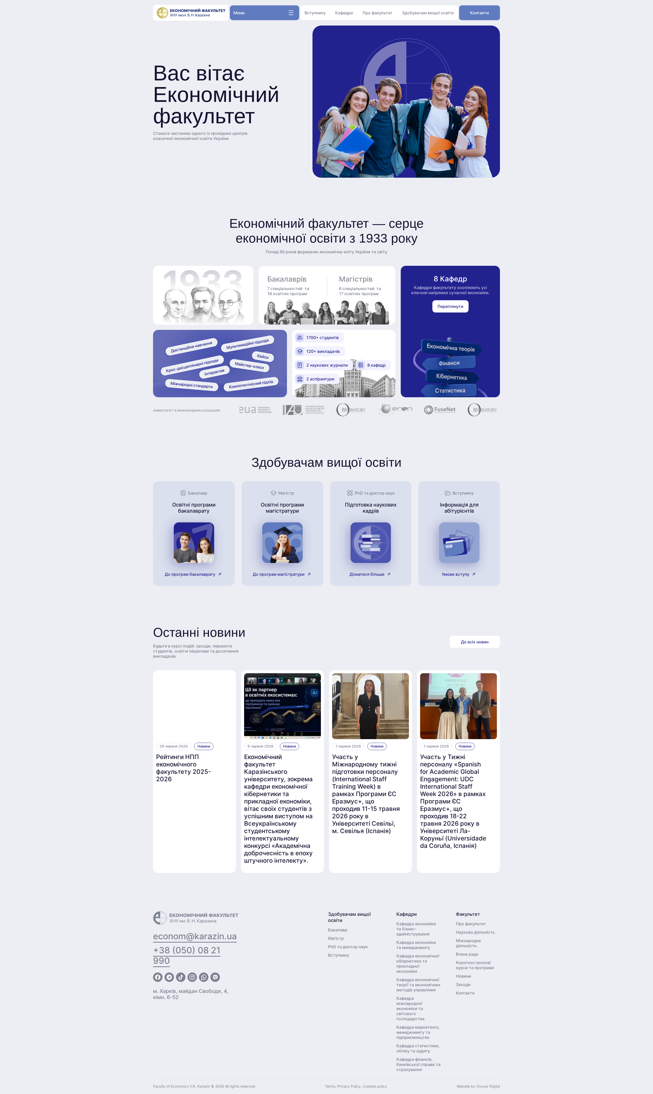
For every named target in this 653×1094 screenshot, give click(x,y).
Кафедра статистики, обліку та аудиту (418, 1048)
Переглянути (450, 306)
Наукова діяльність (475, 932)
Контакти (479, 12)
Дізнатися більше (366, 574)
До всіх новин (474, 641)
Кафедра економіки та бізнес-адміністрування (416, 928)
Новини (203, 746)
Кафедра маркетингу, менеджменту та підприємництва (418, 1032)
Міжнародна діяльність (468, 943)
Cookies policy (375, 1086)
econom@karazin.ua (195, 936)
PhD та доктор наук (348, 946)
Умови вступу (455, 574)
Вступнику (315, 12)
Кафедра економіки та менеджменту (416, 945)
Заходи (463, 984)
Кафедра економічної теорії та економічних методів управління (418, 984)
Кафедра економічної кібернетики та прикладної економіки (417, 963)
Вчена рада (467, 954)
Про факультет (377, 12)
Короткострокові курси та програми (475, 965)
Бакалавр (337, 929)
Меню (239, 12)
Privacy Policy (349, 1086)
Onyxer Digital (488, 1086)
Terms (330, 1086)
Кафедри (344, 12)
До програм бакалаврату (190, 574)
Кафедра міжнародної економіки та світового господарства (410, 1008)
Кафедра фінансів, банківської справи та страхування (418, 1064)
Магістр (336, 938)
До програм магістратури (279, 574)
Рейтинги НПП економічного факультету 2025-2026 (183, 768)
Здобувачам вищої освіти (428, 12)
